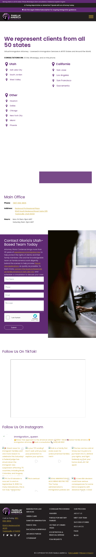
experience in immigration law (27, 252)
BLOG (76, 535)
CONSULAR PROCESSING (59, 509)
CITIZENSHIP (31, 538)
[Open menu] (91, 16)
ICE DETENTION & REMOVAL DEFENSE (56, 533)
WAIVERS (53, 513)
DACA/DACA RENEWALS (36, 529)
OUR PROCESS (80, 509)
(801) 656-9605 (19, 203)
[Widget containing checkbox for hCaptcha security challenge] (22, 317)
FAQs (76, 531)
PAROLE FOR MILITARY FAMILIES (58, 519)
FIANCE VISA (31, 525)
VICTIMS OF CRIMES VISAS (57, 526)
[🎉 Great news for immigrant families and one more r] (13, 461)
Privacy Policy (86, 553)
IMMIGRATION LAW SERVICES (34, 510)
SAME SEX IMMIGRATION (36, 520)
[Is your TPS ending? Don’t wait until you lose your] (37, 461)
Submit (13, 327)
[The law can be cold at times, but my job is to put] (83, 461)
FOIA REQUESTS (55, 539)
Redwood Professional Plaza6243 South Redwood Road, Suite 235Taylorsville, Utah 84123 (31, 211)
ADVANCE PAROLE (33, 534)
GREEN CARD (31, 516)
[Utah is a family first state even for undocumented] (60, 461)
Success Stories (81, 522)
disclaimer (73, 553)
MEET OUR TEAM (80, 517)
